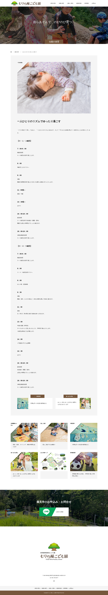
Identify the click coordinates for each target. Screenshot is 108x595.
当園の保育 (61, 3)
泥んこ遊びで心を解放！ (49, 444)
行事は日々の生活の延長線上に (80, 444)
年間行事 (38, 396)
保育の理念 (53, 3)
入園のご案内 (70, 3)
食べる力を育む (69, 396)
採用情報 (86, 3)
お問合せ (94, 3)
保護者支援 (78, 3)
